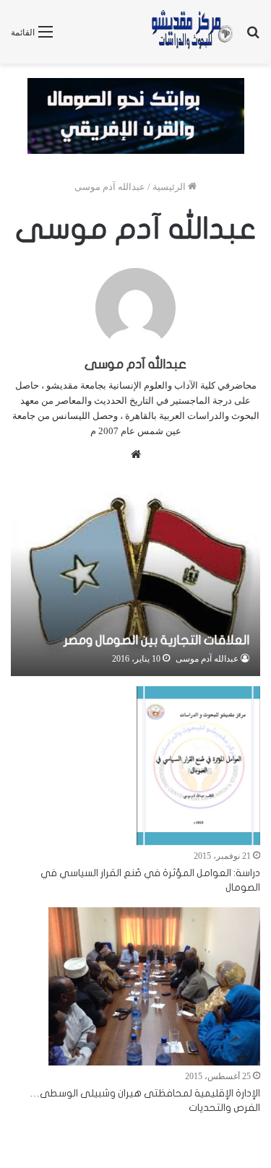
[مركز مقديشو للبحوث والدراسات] (191, 31)
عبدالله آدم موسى (135, 364)
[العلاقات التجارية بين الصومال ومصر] (135, 577)
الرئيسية (170, 186)
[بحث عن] (253, 37)
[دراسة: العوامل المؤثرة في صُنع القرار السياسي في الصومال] (198, 765)
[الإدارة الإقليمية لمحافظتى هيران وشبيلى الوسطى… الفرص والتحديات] (154, 986)
